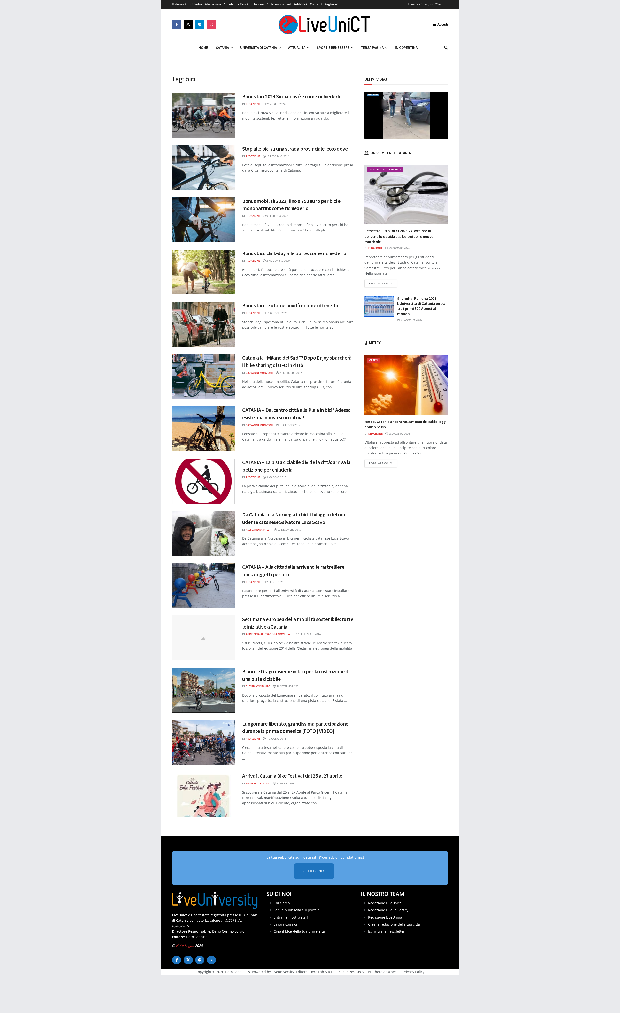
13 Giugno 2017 (289, 425)
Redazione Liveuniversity (388, 910)
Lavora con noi (285, 924)
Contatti (316, 4)
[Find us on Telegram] (199, 24)
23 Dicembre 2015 (289, 529)
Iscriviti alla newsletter (386, 931)
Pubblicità (300, 4)
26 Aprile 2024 (275, 104)
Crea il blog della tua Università (299, 931)
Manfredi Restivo (258, 783)
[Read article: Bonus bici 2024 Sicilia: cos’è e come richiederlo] (203, 115)
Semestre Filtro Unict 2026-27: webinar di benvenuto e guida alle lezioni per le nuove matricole (398, 236)
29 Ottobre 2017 (290, 373)
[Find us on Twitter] (188, 24)
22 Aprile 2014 (285, 783)
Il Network (179, 4)
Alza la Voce (213, 4)
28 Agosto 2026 (399, 433)
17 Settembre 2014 (308, 634)
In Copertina (406, 47)
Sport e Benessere (333, 47)
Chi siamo (282, 903)
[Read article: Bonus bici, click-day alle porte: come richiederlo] (203, 272)
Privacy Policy (413, 972)
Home (203, 47)
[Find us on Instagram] (211, 24)
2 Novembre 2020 (278, 260)
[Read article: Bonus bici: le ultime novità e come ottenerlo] (203, 324)
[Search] (446, 47)
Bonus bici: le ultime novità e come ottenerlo (290, 305)
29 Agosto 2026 (399, 248)
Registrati (331, 4)
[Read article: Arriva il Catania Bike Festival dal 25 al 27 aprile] (203, 794)
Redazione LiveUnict (384, 903)
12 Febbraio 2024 (277, 156)
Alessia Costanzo (258, 686)
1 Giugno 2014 (276, 738)
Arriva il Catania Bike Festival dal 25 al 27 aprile (292, 775)
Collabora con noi (279, 4)
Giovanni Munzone (259, 373)
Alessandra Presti (258, 529)
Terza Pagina (372, 47)
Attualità (296, 47)
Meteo (373, 360)
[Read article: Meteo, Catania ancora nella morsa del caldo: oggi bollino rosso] (406, 385)
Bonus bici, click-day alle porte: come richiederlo (294, 253)
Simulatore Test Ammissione (244, 4)
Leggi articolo (383, 283)
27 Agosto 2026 (411, 320)
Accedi (442, 24)
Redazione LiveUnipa (385, 917)
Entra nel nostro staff (291, 917)
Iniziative (195, 4)
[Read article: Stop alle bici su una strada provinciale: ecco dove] (203, 167)
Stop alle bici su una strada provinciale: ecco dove (295, 148)
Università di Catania (258, 47)
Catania (222, 47)
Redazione (253, 104)
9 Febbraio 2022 (277, 216)
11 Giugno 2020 (276, 313)
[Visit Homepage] (324, 24)
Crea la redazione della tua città (394, 924)
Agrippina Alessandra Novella (268, 634)
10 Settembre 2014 (288, 686)
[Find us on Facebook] (176, 24)
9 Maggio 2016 (276, 477)
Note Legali (185, 945)
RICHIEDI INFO (314, 871)
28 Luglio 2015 (276, 582)
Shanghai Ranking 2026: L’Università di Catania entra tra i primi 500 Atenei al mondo (421, 306)
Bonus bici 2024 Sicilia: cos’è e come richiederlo (291, 96)
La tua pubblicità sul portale (296, 910)
